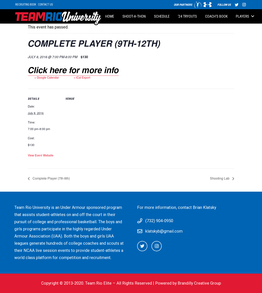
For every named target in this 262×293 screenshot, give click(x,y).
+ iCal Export (82, 77)
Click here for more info (73, 70)
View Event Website (40, 155)
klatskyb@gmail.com (164, 231)
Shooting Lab (220, 178)
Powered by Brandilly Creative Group (188, 283)
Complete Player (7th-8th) (51, 178)
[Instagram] (244, 4)
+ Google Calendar (46, 77)
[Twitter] (236, 4)
